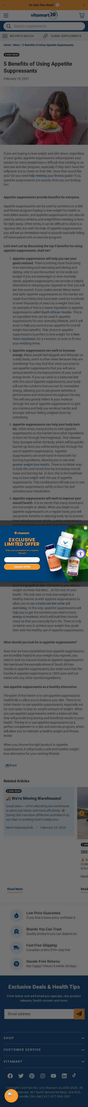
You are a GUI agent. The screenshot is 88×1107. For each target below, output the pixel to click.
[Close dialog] (85, 528)
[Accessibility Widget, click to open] (81, 554)
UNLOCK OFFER (22, 566)
